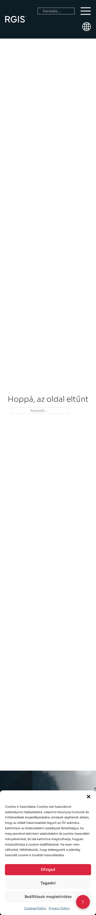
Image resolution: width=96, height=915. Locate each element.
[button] (88, 796)
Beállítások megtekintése (48, 896)
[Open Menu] (85, 11)
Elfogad (48, 869)
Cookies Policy (35, 908)
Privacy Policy (59, 908)
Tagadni (48, 883)
